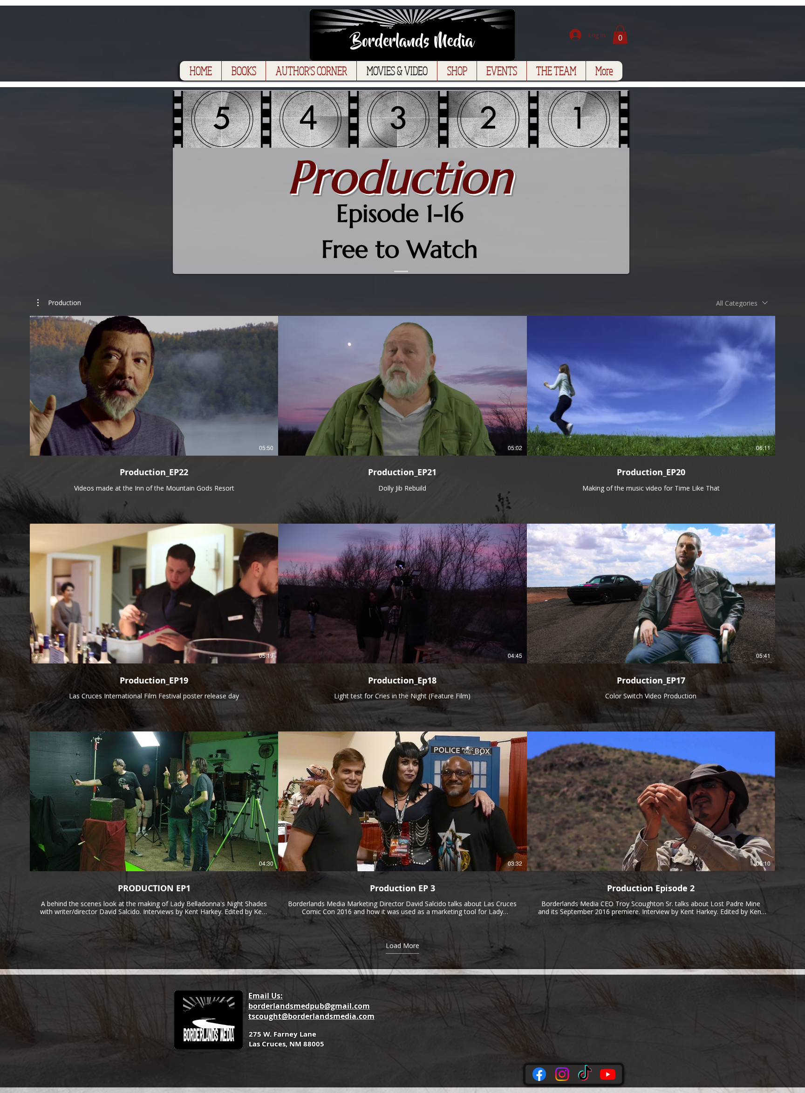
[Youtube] (608, 1074)
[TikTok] (585, 1074)
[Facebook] (539, 1074)
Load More (402, 946)
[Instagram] (562, 1074)
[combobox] (742, 303)
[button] (620, 34)
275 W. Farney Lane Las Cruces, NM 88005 (286, 1039)
